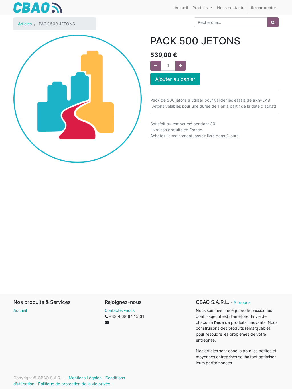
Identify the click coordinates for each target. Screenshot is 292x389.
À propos (242, 302)
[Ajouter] (180, 66)
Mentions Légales (85, 377)
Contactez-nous (120, 310)
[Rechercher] (273, 22)
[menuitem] (181, 7)
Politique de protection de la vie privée (74, 383)
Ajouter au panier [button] (175, 79)
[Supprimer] (155, 66)
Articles (25, 23)
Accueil (20, 310)
